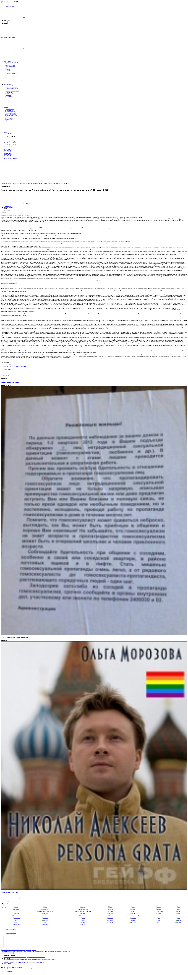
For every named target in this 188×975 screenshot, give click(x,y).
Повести (8, 67)
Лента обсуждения (11, 114)
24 (4, 146)
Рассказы (8, 63)
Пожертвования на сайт (39, 957)
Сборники (9, 96)
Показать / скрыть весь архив (11, 158)
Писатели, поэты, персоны (13, 71)
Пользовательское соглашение (48, 959)
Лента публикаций (11, 113)
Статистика (9, 119)
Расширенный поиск (11, 120)
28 (11, 146)
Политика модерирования (26, 957)
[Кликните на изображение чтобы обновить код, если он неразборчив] (18, 950)
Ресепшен (6, 107)
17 (4, 144)
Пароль (5, 22)
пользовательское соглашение (16, 951)
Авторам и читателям (11, 110)
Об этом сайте (10, 109)
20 (9, 144)
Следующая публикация (20, 366)
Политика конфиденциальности (33, 959)
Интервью (9, 92)
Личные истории (10, 65)
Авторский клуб (8, 84)
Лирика (8, 70)
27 (9, 146)
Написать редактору (19, 959)
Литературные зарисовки (12, 62)
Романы (8, 69)
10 (4, 142)
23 (15, 144)
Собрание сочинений (11, 73)
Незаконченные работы (12, 88)
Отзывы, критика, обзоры (12, 91)
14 (11, 142)
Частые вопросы (15, 957)
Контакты (8, 117)
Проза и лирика (7, 61)
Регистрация (4, 37)
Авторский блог (10, 85)
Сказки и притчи (10, 66)
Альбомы (8, 95)
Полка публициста (11, 89)
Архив (5, 132)
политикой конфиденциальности (56, 951)
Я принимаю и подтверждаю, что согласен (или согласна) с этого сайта (36, 951)
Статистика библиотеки (38, 962)
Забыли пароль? (11, 37)
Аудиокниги (9, 93)
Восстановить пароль (9, 962)
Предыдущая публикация (7, 366)
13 (9, 142)
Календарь (9, 133)
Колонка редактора (11, 111)
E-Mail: (5, 20)
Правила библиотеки (11, 115)
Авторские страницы (11, 87)
